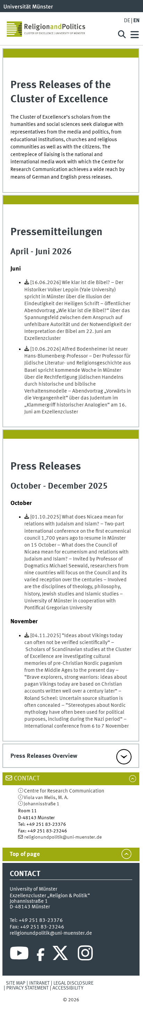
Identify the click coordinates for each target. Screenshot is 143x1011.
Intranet (39, 983)
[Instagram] (85, 954)
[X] (61, 954)
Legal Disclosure (73, 983)
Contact (27, 779)
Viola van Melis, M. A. (46, 797)
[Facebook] (40, 954)
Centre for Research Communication (64, 791)
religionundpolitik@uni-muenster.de (63, 837)
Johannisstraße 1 (41, 804)
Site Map (15, 983)
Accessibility (67, 988)
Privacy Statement (27, 988)
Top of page (25, 854)
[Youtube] (19, 954)
